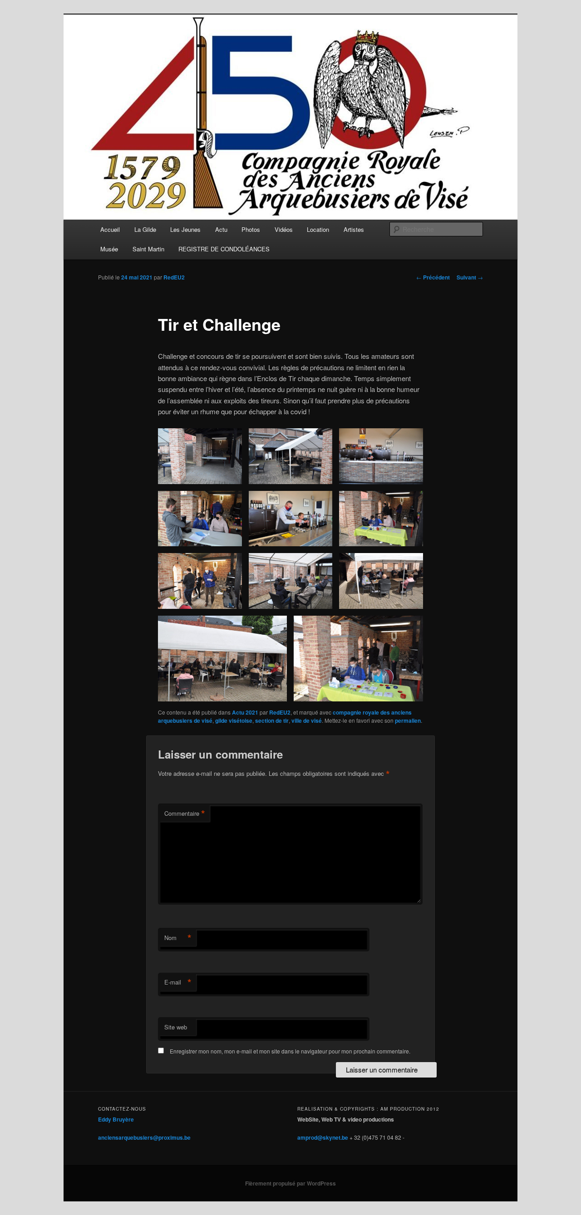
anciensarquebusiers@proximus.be (144, 1137)
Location (318, 229)
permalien (408, 720)
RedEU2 (174, 277)
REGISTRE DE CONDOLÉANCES (224, 249)
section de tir (272, 720)
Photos (250, 229)
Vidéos (284, 229)
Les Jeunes (185, 229)
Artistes (354, 229)
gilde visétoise (233, 720)
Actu (221, 229)
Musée (109, 249)
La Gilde (145, 229)
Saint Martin (148, 249)
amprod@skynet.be (322, 1137)
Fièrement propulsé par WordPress (290, 1183)
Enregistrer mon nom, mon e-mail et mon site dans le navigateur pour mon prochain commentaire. (290, 1051)
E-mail (178, 982)
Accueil (110, 229)
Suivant (470, 277)
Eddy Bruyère (116, 1119)
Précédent (433, 277)
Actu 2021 (245, 712)
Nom (178, 938)
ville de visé (306, 720)
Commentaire (184, 813)
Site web (175, 1027)
